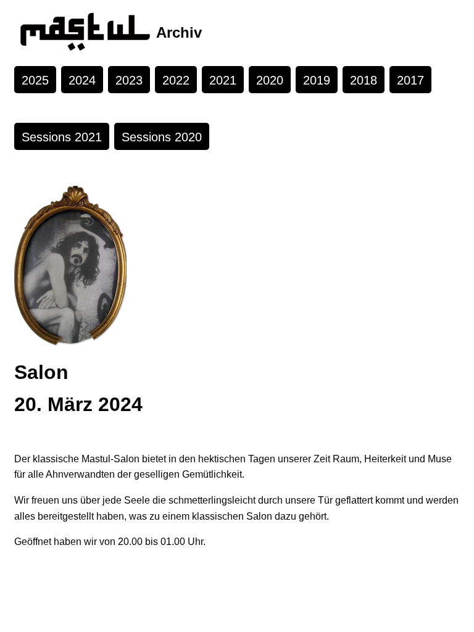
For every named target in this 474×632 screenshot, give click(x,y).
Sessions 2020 (162, 137)
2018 (363, 80)
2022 (175, 80)
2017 (410, 80)
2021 (222, 80)
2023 (129, 80)
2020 (269, 80)
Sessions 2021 (62, 137)
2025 (35, 80)
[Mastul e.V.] (85, 33)
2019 (316, 80)
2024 (82, 80)
